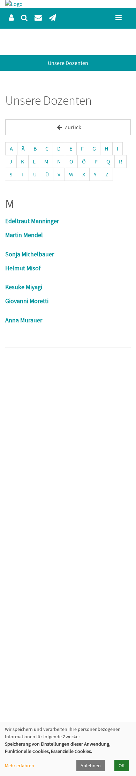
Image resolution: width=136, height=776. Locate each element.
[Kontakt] (38, 18)
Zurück (72, 127)
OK (121, 765)
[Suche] (24, 18)
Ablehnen (91, 765)
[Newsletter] (52, 18)
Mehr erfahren (19, 765)
